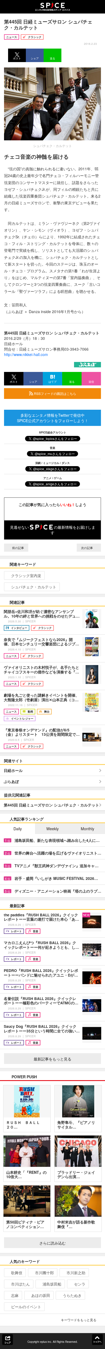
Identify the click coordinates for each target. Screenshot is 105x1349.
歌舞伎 (16, 1272)
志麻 (15, 1295)
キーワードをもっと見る (78, 1319)
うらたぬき (72, 1295)
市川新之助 (75, 1272)
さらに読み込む (52, 1243)
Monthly (87, 828)
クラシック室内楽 (26, 575)
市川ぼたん (20, 1284)
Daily (17, 828)
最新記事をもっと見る (52, 1059)
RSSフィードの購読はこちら (54, 393)
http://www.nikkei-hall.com (26, 354)
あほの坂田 (40, 1295)
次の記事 (87, 547)
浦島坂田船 (52, 1284)
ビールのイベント (26, 1306)
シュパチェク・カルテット (33, 586)
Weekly (52, 828)
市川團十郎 (44, 1272)
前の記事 (17, 547)
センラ (79, 1284)
